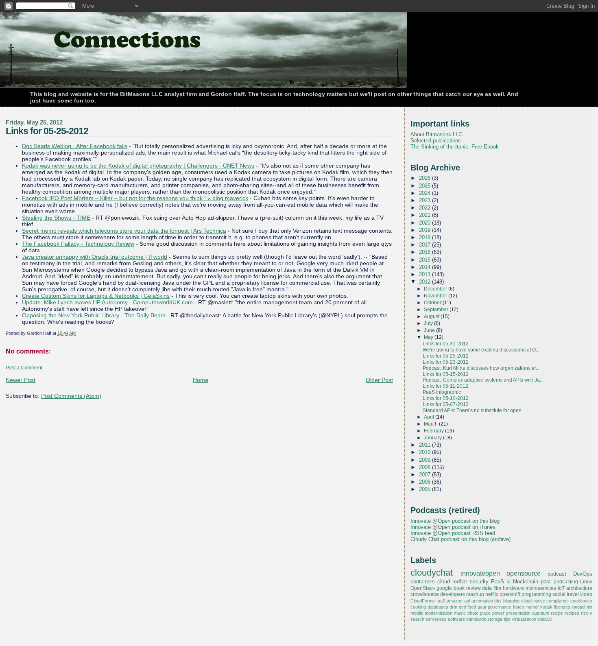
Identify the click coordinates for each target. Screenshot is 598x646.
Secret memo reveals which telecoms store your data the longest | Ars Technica (124, 230)
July (429, 323)
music (460, 613)
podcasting (566, 582)
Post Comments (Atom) (71, 396)
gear (482, 607)
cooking (418, 607)
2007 (425, 474)
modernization (438, 613)
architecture (579, 588)
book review (467, 588)
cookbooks (581, 600)
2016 (425, 252)
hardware (513, 588)
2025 (425, 186)
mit (589, 607)
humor (532, 607)
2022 (425, 208)
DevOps (582, 574)
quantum (540, 613)
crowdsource (424, 594)
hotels (519, 607)
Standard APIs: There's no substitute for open (472, 410)
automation (482, 600)
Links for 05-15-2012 (446, 374)
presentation (518, 613)
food (471, 607)
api (467, 600)
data (487, 588)
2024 (425, 193)
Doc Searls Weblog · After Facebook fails (74, 146)
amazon (455, 600)
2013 (425, 274)
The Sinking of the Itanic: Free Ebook (454, 147)
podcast (557, 574)
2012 (425, 282)
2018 (425, 237)
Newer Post (20, 380)
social (558, 594)
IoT (561, 588)
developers (452, 594)
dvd (462, 607)
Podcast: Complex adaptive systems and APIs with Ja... (483, 380)
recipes (572, 613)
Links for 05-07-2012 (446, 404)
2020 (425, 223)
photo (472, 613)
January (433, 438)
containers (422, 581)
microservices (541, 588)
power (498, 613)
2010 (425, 452)
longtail (578, 607)
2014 (425, 267)
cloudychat (431, 573)
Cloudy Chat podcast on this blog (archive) (460, 539)
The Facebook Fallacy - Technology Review (78, 243)
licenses (562, 607)
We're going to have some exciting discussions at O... (481, 349)
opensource (523, 573)
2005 (425, 489)
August (432, 316)
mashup (475, 594)
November (436, 296)
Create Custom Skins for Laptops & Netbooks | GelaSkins (96, 295)
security (479, 581)
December (436, 289)
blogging (511, 600)
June (430, 330)
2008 (425, 467)
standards (476, 619)
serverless (436, 619)
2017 (425, 245)
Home (200, 380)
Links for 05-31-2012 (446, 343)
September (437, 309)
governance (499, 607)
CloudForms (422, 600)
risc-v (586, 613)
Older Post (379, 380)
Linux (586, 582)
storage (494, 619)
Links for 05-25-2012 (47, 131)
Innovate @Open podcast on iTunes (452, 527)
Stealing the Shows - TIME (56, 217)
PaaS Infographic (442, 392)
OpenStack (422, 588)
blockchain (525, 581)
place (485, 613)
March (431, 424)
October (433, 303)
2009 (425, 460)
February (434, 431)
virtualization (524, 619)
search (417, 619)
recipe (557, 613)
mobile (416, 613)
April (429, 417)
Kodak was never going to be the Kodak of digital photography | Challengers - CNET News (138, 165)
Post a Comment (24, 368)
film (497, 588)
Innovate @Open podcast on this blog (455, 521)
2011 (425, 445)
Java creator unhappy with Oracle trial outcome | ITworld (94, 256)
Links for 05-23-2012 (446, 362)
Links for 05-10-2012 (446, 398)
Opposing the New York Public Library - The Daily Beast (93, 315)
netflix (491, 594)
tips (507, 619)
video (586, 594)
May (429, 337)
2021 (425, 215)
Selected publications (435, 140)
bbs (498, 600)
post (546, 581)
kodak (546, 607)
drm (453, 607)
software (456, 619)
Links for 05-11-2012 (445, 386)
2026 (425, 178)
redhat (459, 581)
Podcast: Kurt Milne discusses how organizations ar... (481, 368)
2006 (425, 482)
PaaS (497, 581)
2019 (425, 230)
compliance (557, 600)
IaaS (440, 600)
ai (508, 581)
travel (573, 594)
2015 (425, 260)
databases (438, 607)
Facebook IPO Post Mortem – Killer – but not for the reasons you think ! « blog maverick (135, 198)
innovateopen (480, 573)
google (444, 588)
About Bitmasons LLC (436, 134)
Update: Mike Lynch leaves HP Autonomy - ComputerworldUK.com (107, 302)
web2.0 (544, 619)
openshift (510, 594)
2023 (425, 200)
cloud (443, 581)
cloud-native (533, 600)
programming (536, 594)
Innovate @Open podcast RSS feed (452, 533)
